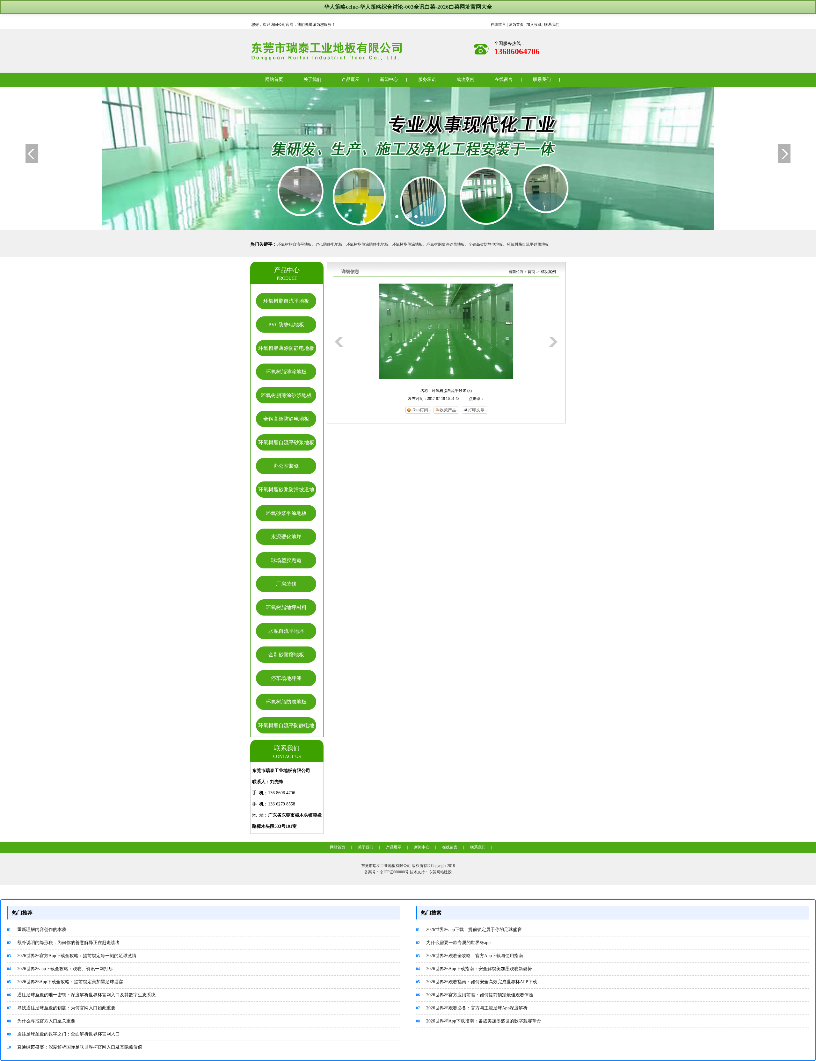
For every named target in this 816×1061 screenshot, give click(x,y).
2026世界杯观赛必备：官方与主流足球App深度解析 (472, 1008)
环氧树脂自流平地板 (286, 301)
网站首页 (274, 79)
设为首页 (516, 24)
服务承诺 (427, 79)
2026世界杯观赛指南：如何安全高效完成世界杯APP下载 (476, 981)
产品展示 (351, 79)
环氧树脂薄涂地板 (286, 371)
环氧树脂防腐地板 (286, 701)
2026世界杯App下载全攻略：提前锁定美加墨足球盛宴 (65, 981)
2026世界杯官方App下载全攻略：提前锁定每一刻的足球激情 (71, 955)
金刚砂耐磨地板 (286, 654)
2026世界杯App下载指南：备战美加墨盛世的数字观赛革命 (478, 1021)
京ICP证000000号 (394, 872)
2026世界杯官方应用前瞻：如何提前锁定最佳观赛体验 (474, 994)
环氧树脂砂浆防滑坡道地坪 (286, 497)
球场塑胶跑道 (286, 560)
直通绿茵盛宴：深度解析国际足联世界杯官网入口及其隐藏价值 (74, 1047)
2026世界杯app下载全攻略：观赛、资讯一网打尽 (60, 968)
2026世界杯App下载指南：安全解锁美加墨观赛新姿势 (474, 968)
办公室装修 (286, 466)
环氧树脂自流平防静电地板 (286, 733)
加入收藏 (534, 24)
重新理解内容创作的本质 (36, 929)
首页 (531, 272)
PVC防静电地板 (286, 324)
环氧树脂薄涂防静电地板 (286, 348)
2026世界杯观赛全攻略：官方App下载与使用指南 (469, 955)
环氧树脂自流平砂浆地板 (286, 442)
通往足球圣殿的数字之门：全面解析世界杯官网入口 (63, 1034)
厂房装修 (286, 584)
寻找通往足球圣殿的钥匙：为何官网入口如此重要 (61, 1008)
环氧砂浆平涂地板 (286, 513)
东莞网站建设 (440, 872)
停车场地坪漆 (286, 678)
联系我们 (551, 24)
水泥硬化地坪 (286, 536)
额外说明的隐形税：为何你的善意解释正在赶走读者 (63, 942)
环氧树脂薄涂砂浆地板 (286, 395)
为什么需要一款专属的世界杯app (453, 942)
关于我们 (312, 79)
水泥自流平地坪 (286, 631)
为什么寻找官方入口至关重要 (41, 1021)
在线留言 (498, 24)
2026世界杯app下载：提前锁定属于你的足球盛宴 (469, 929)
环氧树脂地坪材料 (286, 607)
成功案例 (465, 79)
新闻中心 (389, 79)
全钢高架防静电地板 (286, 419)
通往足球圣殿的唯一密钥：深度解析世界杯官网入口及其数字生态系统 (81, 994)
